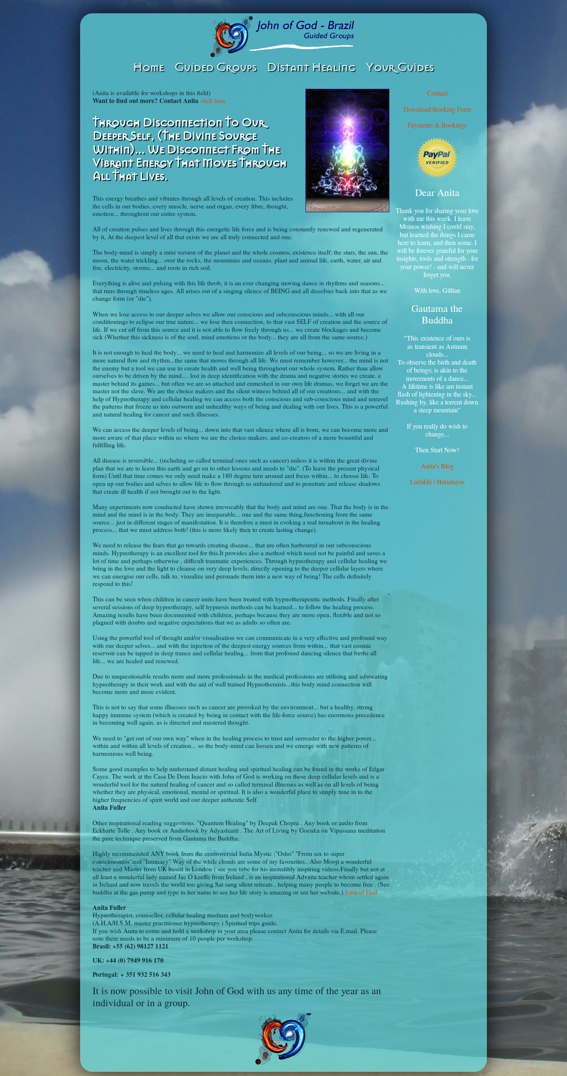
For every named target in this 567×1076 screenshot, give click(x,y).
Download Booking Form (437, 109)
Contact (437, 92)
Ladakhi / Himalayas (437, 481)
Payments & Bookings (437, 124)
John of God (361, 892)
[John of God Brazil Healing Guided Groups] (283, 36)
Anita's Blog (437, 465)
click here (213, 100)
